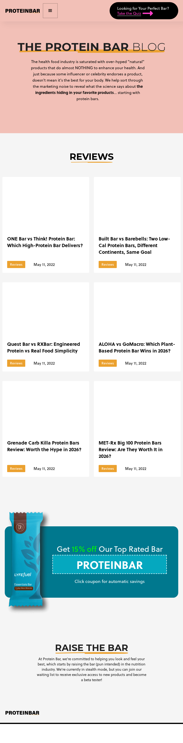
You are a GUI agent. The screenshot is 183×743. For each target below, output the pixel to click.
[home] (23, 10)
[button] (50, 10)
